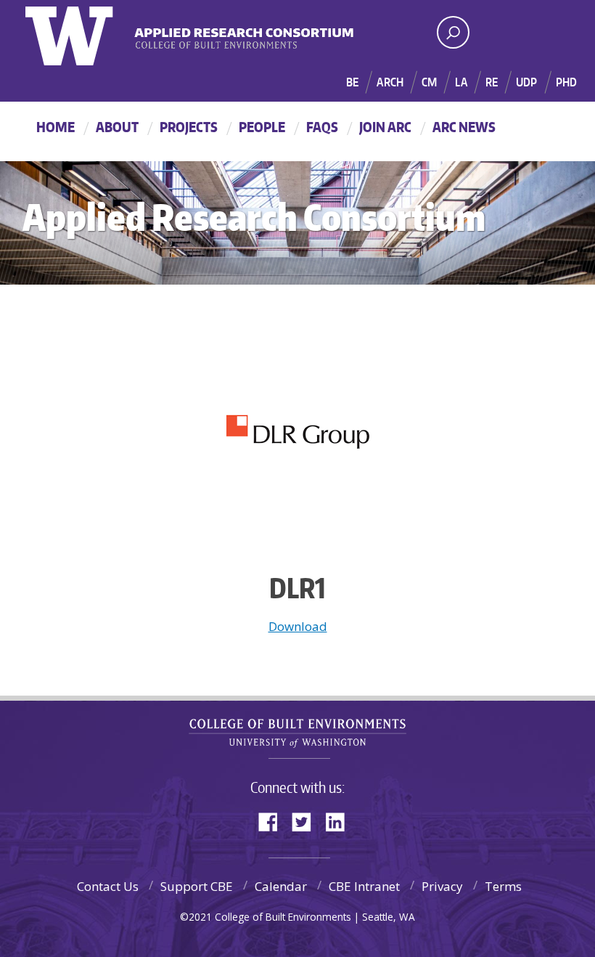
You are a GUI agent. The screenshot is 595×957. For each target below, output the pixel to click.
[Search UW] (453, 32)
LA (461, 82)
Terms (503, 886)
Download (297, 626)
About (117, 127)
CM (429, 82)
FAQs (322, 127)
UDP (526, 82)
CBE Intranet (364, 886)
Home (55, 127)
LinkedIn (340, 821)
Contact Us (108, 886)
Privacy (442, 886)
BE (352, 82)
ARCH (390, 82)
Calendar (281, 886)
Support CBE (196, 886)
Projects (189, 127)
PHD (566, 82)
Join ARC (385, 127)
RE (491, 82)
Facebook (273, 821)
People (262, 127)
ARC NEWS (464, 127)
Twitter (307, 821)
